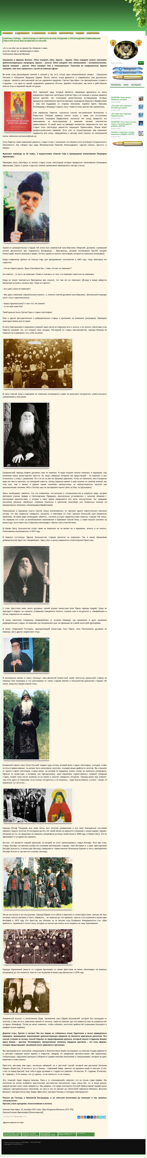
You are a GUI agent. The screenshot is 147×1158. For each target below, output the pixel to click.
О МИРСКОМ (38, 33)
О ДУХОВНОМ (22, 33)
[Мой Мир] (85, 1117)
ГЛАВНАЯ (7, 33)
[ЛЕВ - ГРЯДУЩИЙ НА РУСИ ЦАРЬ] (126, 59)
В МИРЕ (52, 33)
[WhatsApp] (98, 1117)
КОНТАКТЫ (93, 33)
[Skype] (101, 1117)
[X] (88, 1117)
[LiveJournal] (91, 1117)
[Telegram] (104, 1117)
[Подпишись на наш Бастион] (127, 74)
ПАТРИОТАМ (66, 33)
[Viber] (94, 1117)
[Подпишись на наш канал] (127, 70)
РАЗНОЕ (80, 33)
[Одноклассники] (82, 1117)
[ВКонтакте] (78, 1117)
